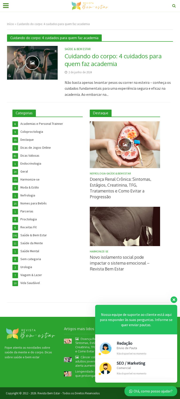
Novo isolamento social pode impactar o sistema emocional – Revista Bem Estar (120, 263)
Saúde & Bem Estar (78, 49)
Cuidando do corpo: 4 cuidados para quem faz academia (113, 60)
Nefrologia (98, 173)
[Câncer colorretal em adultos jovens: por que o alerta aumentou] (68, 359)
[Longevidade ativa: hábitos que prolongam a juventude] (68, 373)
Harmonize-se (99, 251)
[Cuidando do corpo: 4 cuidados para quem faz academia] (32, 62)
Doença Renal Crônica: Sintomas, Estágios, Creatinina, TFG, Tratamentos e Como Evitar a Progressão (120, 188)
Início (10, 24)
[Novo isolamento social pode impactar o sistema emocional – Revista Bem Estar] (125, 226)
